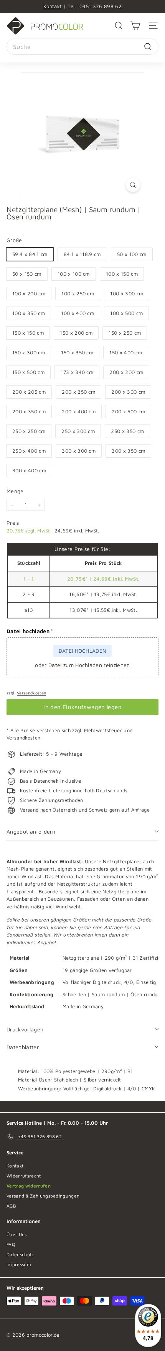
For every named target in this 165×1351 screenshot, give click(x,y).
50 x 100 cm (132, 254)
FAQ (11, 1244)
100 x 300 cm (126, 293)
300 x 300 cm (79, 451)
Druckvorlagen (25, 1029)
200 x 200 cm (126, 372)
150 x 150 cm (28, 333)
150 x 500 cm (28, 372)
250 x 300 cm (78, 431)
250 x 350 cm (127, 431)
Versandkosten (31, 692)
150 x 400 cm (125, 352)
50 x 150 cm (26, 274)
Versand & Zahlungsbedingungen (43, 1196)
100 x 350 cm (28, 313)
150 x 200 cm (76, 333)
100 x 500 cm (126, 313)
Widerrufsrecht (24, 1176)
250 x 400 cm (29, 451)
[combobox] (82, 47)
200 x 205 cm (29, 392)
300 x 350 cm (128, 451)
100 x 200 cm (28, 293)
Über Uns (17, 1234)
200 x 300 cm (128, 392)
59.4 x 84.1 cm (30, 254)
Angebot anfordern (31, 831)
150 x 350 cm (77, 352)
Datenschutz (20, 1254)
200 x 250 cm (78, 392)
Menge (15, 491)
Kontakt (52, 6)
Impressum (19, 1264)
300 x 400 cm (29, 470)
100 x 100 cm (74, 274)
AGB (11, 1206)
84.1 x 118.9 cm (82, 254)
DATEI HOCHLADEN (83, 650)
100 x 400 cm (77, 313)
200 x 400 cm (79, 411)
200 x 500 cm (128, 411)
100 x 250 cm (77, 293)
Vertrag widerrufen (29, 1186)
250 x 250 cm (28, 431)
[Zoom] (133, 185)
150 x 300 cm (28, 352)
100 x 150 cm (122, 274)
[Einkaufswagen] (135, 25)
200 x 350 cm (29, 411)
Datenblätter (23, 1047)
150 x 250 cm (125, 333)
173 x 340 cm (77, 372)
